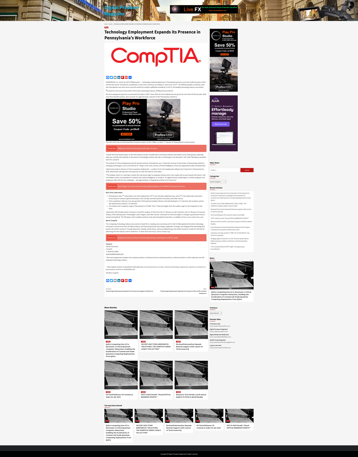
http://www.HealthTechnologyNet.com (222, 342)
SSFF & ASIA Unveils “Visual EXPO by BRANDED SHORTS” (156, 395)
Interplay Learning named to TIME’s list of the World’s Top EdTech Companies (230, 234)
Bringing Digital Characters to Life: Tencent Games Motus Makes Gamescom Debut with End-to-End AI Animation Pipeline (230, 241)
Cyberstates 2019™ (170, 85)
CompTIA (169, 87)
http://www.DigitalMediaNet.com (220, 337)
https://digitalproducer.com (219, 331)
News (106, 27)
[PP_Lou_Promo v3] (143, 120)
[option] (232, 282)
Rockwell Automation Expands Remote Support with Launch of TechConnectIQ (189, 346)
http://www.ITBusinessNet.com (220, 326)
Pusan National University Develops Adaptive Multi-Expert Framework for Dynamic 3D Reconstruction (230, 228)
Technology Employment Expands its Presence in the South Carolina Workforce (183, 291)
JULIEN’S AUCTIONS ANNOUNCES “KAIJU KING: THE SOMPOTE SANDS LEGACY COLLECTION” (156, 346)
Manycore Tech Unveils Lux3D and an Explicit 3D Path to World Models (191, 395)
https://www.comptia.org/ (161, 231)
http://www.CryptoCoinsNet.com (220, 348)
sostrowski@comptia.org (115, 254)
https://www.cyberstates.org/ (193, 217)
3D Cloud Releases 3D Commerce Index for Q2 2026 (119, 395)
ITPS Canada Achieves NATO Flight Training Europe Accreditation (228, 248)
